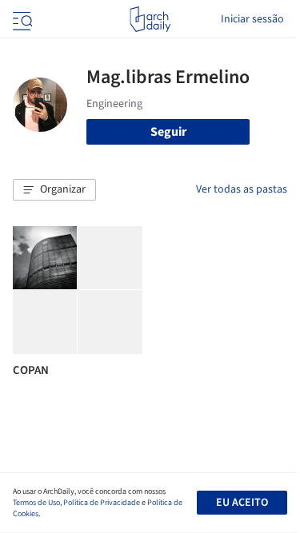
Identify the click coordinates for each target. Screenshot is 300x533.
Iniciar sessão (252, 19)
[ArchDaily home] (150, 19)
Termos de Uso (36, 502)
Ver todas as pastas (241, 189)
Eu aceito (242, 503)
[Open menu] (21, 19)
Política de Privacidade (101, 502)
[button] (54, 190)
